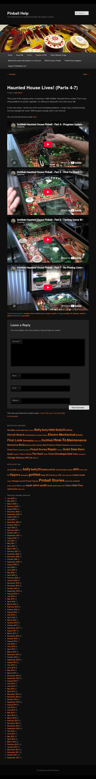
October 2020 (12, 559)
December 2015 (13, 654)
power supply (11, 486)
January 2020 (12, 580)
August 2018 (12, 612)
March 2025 (11, 504)
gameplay (24, 475)
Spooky (76, 313)
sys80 (82, 313)
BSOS (52, 469)
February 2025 (12, 506)
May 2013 (10, 712)
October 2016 (12, 638)
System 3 (16, 454)
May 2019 (10, 599)
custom (70, 470)
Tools (45, 454)
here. (35, 116)
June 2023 (11, 519)
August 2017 (12, 630)
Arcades (11, 430)
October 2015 (12, 657)
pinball (22, 481)
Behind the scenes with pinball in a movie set (24, 60)
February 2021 (12, 551)
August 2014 (12, 681)
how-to (52, 475)
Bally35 (60, 430)
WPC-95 (35, 458)
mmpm (75, 474)
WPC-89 (28, 457)
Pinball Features (62, 445)
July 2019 (10, 596)
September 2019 (13, 591)
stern (36, 485)
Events (79, 434)
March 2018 (11, 620)
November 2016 (13, 636)
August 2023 (12, 517)
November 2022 (13, 522)
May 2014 (10, 689)
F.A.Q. (29, 55)
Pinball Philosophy (76, 445)
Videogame (82, 454)
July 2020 (10, 567)
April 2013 (11, 715)
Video (75, 454)
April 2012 (11, 739)
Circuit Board (15, 434)
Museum (28, 445)
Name (16, 376)
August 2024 (12, 509)
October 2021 (12, 533)
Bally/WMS (48, 430)
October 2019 (12, 588)
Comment (16, 341)
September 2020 (13, 562)
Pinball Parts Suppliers (73, 60)
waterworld (12, 489)
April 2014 (11, 691)
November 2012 (13, 726)
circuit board (61, 469)
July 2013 (10, 707)
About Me (19, 55)
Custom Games (42, 435)
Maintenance (40, 313)
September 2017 (13, 628)
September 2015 (13, 659)
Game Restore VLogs (58, 55)
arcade (13, 469)
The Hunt (37, 453)
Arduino (19, 470)
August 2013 (12, 704)
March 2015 (11, 673)
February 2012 (12, 744)
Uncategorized (63, 453)
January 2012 (12, 747)
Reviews (59, 450)
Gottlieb (27, 313)
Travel (51, 453)
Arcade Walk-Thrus (22, 430)
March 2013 (11, 718)
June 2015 (11, 667)
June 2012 (11, 733)
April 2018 (11, 617)
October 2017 (12, 625)
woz (23, 489)
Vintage (11, 457)
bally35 (36, 469)
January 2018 (12, 622)
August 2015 (12, 662)
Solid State (70, 449)
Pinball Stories (38, 449)
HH (71, 313)
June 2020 (11, 570)
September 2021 (13, 535)
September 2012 (13, 728)
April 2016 (11, 649)
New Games (37, 445)
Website (15, 400)
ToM (63, 486)
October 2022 (12, 525)
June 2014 (11, 686)
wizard (19, 489)
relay (23, 486)
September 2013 (13, 702)
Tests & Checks (26, 454)
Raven (19, 485)
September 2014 (13, 678)
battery (45, 469)
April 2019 (11, 601)
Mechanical (12, 444)
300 (8, 470)
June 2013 (11, 710)
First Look (14, 440)
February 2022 (12, 530)
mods (82, 474)
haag (43, 475)
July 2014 (10, 683)
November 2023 (13, 511)
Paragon (15, 481)
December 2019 (13, 583)
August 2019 (12, 593)
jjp (56, 475)
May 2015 (10, 670)
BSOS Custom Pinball (53, 60)
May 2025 (10, 501)
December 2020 (13, 554)
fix (8, 475)
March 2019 (11, 604)
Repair (48, 313)
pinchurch (69, 481)
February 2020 (12, 577)
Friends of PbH (41, 55)
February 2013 (12, 720)
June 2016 (11, 646)
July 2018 (10, 615)
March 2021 (11, 548)
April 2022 (11, 527)
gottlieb (67, 313)
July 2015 (10, 665)
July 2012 (10, 731)
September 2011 (13, 757)
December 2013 (13, 694)
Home (10, 55)
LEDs (63, 475)
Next (86, 74)
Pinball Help (17, 13)
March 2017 (11, 633)
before (69, 429)
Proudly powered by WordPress (48, 770)
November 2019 (13, 585)
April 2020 (11, 575)
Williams (20, 457)
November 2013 (13, 697)
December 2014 (13, 675)
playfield (76, 481)
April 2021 (11, 546)
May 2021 (10, 543)
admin (9, 316)
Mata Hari (69, 475)
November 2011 (13, 752)
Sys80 (54, 313)
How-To (32, 313)
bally (26, 469)
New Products (49, 445)
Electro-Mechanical (61, 434)
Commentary (30, 435)
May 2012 (10, 736)
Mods (22, 444)
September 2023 (13, 514)
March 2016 (11, 652)
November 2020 (13, 556)
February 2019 (12, 607)
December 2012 (13, 723)
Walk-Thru (77, 485)
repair (29, 485)
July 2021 (10, 540)
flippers (15, 475)
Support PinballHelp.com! (17, 66)
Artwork (31, 430)
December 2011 (13, 749)
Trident (68, 485)
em (76, 468)
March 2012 (11, 741)
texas (59, 485)
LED (59, 475)
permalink (25, 316)
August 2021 (12, 538)
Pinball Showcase (24, 450)
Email (16, 388)
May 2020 (10, 572)
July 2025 (10, 498)
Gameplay (28, 440)
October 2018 (12, 609)
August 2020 (12, 564)
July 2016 (10, 644)
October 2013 (12, 699)
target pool (52, 485)
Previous (11, 74)
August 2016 (12, 641)
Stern (81, 449)
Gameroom (37, 441)
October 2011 (12, 755)
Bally (37, 429)
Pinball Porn (12, 449)
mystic (9, 481)
